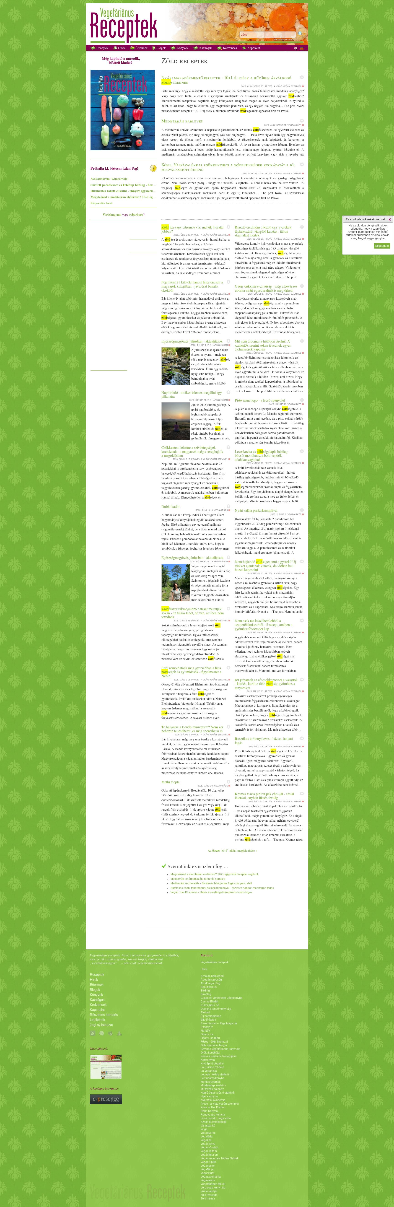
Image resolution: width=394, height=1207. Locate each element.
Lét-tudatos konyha (212, 1078)
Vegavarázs (208, 1180)
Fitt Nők (205, 1030)
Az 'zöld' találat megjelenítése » (232, 850)
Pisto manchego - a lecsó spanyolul (260, 400)
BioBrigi (205, 990)
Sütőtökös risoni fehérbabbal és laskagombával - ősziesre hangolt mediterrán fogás (222, 888)
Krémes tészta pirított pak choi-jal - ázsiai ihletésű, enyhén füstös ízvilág (264, 795)
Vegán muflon (209, 1154)
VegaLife (206, 1140)
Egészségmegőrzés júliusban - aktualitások (192, 341)
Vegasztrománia (211, 1176)
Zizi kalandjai (209, 1191)
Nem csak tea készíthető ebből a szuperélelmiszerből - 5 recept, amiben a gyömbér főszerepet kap (263, 624)
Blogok (161, 48)
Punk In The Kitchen (213, 1107)
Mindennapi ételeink (213, 1085)
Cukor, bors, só (210, 1005)
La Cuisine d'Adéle (212, 1067)
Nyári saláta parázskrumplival (256, 510)
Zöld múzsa (208, 1198)
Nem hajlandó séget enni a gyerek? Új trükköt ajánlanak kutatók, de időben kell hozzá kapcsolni (265, 565)
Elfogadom (382, 245)
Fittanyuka (207, 1034)
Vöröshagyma (112, 214)
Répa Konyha (209, 1111)
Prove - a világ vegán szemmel (220, 1103)
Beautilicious (209, 987)
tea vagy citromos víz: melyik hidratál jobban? (192, 229)
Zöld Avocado (209, 1195)
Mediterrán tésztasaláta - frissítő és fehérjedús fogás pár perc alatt (211, 883)
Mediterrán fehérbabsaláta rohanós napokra (198, 878)
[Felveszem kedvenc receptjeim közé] (302, 77)
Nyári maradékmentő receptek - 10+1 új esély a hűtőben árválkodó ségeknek (226, 80)
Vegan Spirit (208, 1162)
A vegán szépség (211, 979)
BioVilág (206, 994)
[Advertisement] (109, 299)
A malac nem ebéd (212, 976)
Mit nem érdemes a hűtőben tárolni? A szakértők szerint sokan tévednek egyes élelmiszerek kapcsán (263, 345)
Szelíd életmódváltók (213, 1122)
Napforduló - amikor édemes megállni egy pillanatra (191, 394)
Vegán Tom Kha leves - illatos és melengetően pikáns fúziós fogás (211, 892)
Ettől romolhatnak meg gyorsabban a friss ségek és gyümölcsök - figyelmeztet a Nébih (191, 671)
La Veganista (209, 1070)
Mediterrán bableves (182, 121)
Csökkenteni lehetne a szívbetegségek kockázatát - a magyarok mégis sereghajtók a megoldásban (192, 451)
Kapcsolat (253, 48)
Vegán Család (209, 1147)
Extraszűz (207, 1027)
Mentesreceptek (210, 1081)
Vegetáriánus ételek (213, 1184)
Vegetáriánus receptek (214, 962)
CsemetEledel (209, 1001)
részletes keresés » (285, 39)
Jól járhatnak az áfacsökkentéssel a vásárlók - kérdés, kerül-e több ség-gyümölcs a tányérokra (266, 683)
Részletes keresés (104, 1015)
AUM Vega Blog (210, 983)
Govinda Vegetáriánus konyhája (220, 1049)
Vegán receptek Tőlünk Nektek (219, 1158)
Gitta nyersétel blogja (214, 1045)
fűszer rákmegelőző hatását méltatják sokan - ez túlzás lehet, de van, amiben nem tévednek (192, 612)
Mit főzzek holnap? (212, 1089)
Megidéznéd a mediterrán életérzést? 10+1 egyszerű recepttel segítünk (215, 874)
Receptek (102, 48)
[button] (389, 219)
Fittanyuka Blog (210, 1038)
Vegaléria (207, 1136)
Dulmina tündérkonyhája (216, 1008)
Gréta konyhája (210, 1052)
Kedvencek (229, 48)
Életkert (205, 1012)
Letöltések (97, 1020)
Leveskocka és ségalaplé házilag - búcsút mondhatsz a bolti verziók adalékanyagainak (262, 455)
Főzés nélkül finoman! (214, 1041)
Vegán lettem (209, 1151)
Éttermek (141, 48)
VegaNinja (207, 1169)
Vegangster (208, 1165)
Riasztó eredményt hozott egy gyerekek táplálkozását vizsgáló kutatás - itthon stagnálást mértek (263, 231)
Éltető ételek (208, 1019)
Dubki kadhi (170, 506)
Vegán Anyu (208, 1143)
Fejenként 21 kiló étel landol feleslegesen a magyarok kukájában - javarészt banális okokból (192, 286)
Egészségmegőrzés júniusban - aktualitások (192, 557)
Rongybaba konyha (213, 1114)
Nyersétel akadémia (213, 1100)
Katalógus (205, 48)
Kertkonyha (208, 1060)
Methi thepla (170, 781)
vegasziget (207, 1173)
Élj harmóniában (211, 1016)
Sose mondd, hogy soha (216, 1118)
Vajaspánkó (208, 1125)
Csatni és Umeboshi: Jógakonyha (221, 997)
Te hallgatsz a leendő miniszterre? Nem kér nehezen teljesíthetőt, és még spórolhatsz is (192, 728)
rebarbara (136, 214)
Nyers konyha (209, 1096)
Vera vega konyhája (213, 1187)
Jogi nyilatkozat (101, 1025)
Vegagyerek (208, 1132)
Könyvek (182, 48)
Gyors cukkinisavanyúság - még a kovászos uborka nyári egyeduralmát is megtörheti (266, 288)
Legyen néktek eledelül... (216, 1074)
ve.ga (204, 1129)
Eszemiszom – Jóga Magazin (219, 1023)
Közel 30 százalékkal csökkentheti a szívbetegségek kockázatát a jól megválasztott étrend (228, 167)
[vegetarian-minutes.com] (106, 1077)
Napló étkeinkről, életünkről (218, 1092)
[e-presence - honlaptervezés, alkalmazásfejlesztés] (106, 1103)
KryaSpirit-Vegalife (212, 1063)
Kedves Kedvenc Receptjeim (218, 1056)
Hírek (121, 48)
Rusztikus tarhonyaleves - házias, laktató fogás (264, 740)
